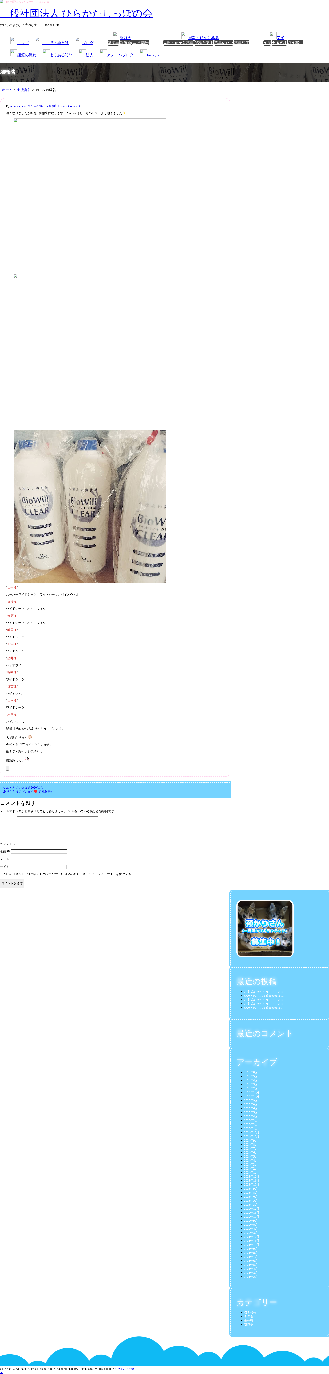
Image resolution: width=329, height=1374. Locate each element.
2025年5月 (251, 1112)
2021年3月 (251, 1272)
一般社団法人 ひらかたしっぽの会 (76, 13)
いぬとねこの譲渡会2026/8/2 (263, 1007)
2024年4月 (251, 1160)
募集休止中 (223, 43)
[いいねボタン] (7, 768)
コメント (8, 844)
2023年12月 (251, 1176)
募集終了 (241, 43)
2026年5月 (251, 1076)
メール (6, 859)
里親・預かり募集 (178, 43)
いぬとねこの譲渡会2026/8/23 (264, 995)
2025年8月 (251, 1104)
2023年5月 (251, 1200)
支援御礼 (279, 43)
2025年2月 (251, 1124)
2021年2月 (251, 1276)
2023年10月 (251, 1184)
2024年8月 (251, 1144)
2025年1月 (251, 1128)
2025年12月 (251, 1092)
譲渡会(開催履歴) (134, 43)
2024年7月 (251, 1148)
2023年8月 (251, 1192)
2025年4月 (251, 1116)
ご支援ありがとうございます (264, 991)
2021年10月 (251, 1244)
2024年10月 (251, 1136)
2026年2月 (251, 1088)
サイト (4, 866)
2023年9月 (251, 1188)
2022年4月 (251, 1228)
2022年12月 (251, 1208)
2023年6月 (251, 1196)
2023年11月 (251, 1180)
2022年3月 (251, 1232)
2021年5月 (251, 1264)
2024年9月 (251, 1140)
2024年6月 (251, 1152)
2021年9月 (251, 1248)
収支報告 (295, 43)
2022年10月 (251, 1216)
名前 (5, 851)
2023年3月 (251, 1204)
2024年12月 (251, 1132)
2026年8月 (251, 1072)
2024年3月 (251, 1164)
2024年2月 (251, 1168)
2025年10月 (251, 1096)
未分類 (248, 1320)
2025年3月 (251, 1120)
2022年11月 (251, 1212)
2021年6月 (251, 1260)
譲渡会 (113, 43)
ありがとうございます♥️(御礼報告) (27, 791)
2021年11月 (251, 1240)
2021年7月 (251, 1256)
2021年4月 (251, 1268)
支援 (267, 43)
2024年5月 (251, 1156)
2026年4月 (251, 1080)
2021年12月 (251, 1236)
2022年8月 (251, 1224)
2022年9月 (251, 1220)
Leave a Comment (69, 106)
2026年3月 (251, 1084)
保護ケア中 (203, 43)
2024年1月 (251, 1172)
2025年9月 (251, 1100)
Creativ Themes (124, 1368)
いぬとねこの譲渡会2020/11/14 (23, 787)
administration (18, 106)
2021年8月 (251, 1252)
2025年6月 (251, 1108)
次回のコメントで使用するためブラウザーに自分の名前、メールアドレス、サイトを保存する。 (68, 874)
